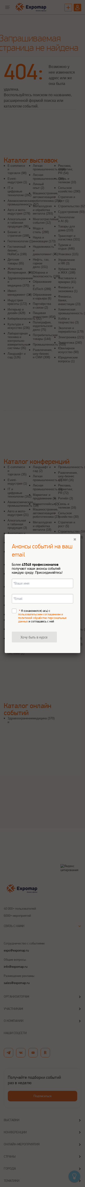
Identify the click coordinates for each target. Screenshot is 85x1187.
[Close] (75, 539)
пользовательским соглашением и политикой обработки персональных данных (42, 618)
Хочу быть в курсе (34, 637)
